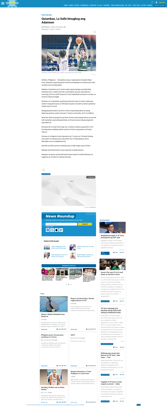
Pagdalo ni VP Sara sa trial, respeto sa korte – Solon (111, 383)
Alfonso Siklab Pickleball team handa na (53, 315)
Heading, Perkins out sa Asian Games (52, 388)
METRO (77, 5)
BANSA (71, 5)
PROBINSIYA (84, 5)
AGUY (73, 335)
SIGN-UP (85, 224)
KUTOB (143, 5)
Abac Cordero (75, 338)
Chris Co (44, 392)
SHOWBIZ (106, 5)
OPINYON (93, 5)
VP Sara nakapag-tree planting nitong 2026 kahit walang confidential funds (111, 310)
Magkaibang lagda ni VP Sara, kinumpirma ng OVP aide (112, 236)
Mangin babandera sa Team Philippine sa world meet (81, 372)
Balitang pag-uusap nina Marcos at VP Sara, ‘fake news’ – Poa (110, 355)
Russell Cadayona (46, 340)
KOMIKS (149, 5)
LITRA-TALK (136, 5)
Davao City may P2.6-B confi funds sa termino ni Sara (112, 273)
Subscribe (162, 2)
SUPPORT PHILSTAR (159, 5)
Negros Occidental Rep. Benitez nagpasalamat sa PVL (82, 299)
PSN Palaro (47, 15)
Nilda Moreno (46, 27)
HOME (66, 5)
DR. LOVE (128, 5)
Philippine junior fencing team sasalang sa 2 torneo (52, 336)
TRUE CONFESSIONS (117, 5)
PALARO (99, 5)
